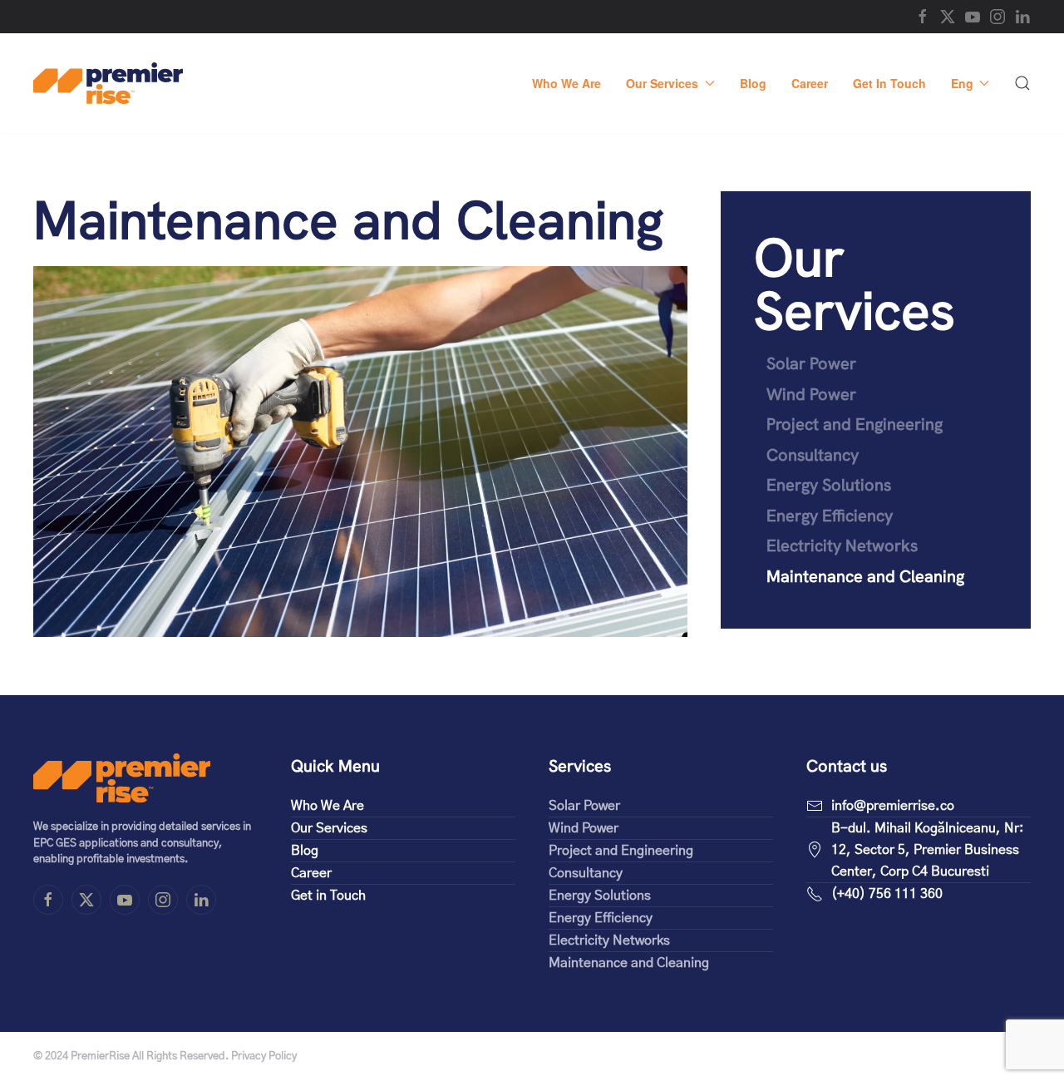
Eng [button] (962, 83)
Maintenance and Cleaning (865, 576)
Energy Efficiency (829, 515)
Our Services (854, 284)
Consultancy (812, 455)
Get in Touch (328, 895)
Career (809, 83)
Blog (753, 83)
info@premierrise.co (892, 805)
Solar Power (811, 363)
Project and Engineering (854, 424)
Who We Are (566, 83)
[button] (1022, 83)
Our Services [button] (662, 83)
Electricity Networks (842, 545)
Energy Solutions (828, 485)
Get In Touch (889, 83)
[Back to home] (108, 83)
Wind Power (811, 394)
